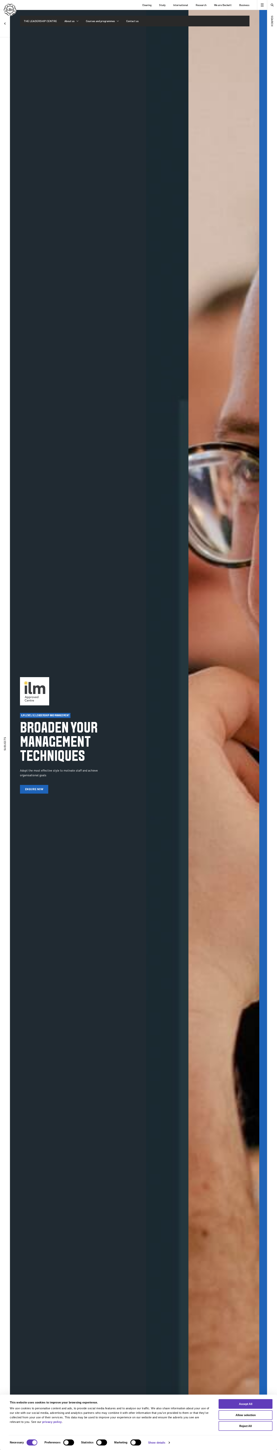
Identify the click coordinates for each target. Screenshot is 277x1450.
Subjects (4, 743)
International (180, 5)
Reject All (245, 1426)
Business (244, 5)
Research (201, 5)
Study (162, 5)
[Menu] (262, 5)
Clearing (147, 5)
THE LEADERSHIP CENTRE (40, 21)
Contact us (132, 21)
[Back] (5, 23)
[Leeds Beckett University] (22, 5)
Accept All (245, 1404)
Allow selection (246, 1415)
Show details (156, 1442)
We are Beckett (223, 5)
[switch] (68, 1442)
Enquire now (34, 789)
